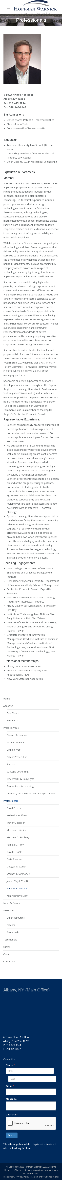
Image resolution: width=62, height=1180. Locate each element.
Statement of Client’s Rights (45, 1176)
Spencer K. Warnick (17, 888)
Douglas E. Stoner (16, 866)
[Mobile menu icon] (8, 7)
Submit (11, 1135)
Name (10, 1065)
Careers (7, 954)
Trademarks (13, 932)
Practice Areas (11, 727)
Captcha (12, 1114)
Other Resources (16, 917)
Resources (9, 910)
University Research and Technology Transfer (31, 793)
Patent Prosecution (17, 757)
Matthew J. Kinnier (16, 830)
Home (6, 698)
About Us (8, 705)
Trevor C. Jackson (16, 822)
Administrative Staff (17, 895)
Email (10, 1086)
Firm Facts (12, 720)
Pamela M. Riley (15, 844)
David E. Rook (14, 852)
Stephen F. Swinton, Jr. (18, 873)
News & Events (11, 903)
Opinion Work (14, 749)
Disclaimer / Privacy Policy (16, 1176)
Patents (11, 925)
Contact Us (9, 961)
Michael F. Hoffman (17, 815)
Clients (6, 946)
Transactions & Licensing (20, 786)
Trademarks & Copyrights (20, 778)
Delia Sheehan (14, 859)
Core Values (13, 713)
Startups (11, 764)
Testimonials (10, 939)
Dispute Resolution (17, 735)
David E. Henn (14, 808)
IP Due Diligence (15, 742)
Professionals (10, 800)
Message (11, 1098)
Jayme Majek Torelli (17, 881)
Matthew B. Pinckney (18, 837)
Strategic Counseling (17, 771)
